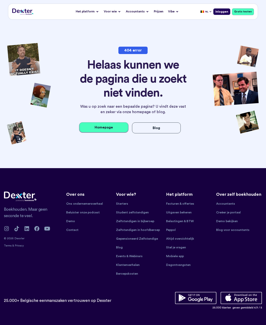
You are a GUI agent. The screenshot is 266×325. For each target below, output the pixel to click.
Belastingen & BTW (180, 221)
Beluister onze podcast (83, 212)
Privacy (19, 245)
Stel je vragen (176, 247)
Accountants (225, 203)
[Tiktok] (16, 228)
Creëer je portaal (228, 212)
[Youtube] (47, 228)
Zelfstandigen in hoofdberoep (138, 230)
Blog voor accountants (232, 230)
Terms (8, 245)
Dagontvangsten (178, 264)
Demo (70, 221)
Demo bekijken (227, 221)
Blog (119, 247)
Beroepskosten (127, 273)
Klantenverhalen (128, 264)
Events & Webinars (129, 256)
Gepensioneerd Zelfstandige (137, 238)
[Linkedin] (26, 228)
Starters (122, 203)
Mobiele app (175, 256)
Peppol (171, 230)
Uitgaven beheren (179, 212)
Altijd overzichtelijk (180, 238)
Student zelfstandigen (132, 212)
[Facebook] (37, 228)
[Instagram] (6, 228)
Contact (72, 230)
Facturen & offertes (180, 203)
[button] (87, 11)
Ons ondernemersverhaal (84, 203)
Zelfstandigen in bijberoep (135, 221)
